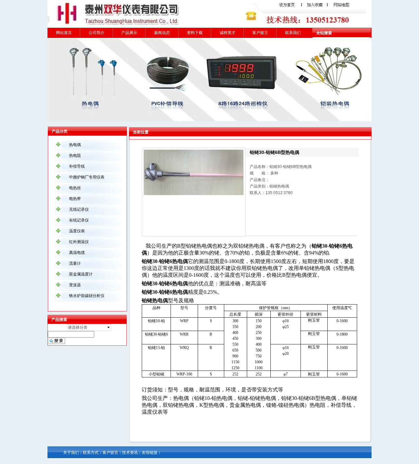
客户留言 (260, 32)
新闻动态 (162, 32)
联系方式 (91, 452)
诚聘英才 (227, 32)
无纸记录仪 (79, 209)
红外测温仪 (79, 242)
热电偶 (75, 144)
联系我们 (293, 32)
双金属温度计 (81, 274)
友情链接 (149, 452)
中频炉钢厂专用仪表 (86, 177)
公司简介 (96, 32)
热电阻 (75, 155)
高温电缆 (77, 252)
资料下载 (195, 32)
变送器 (75, 285)
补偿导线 (77, 166)
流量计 (75, 263)
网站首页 (64, 32)
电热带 (75, 198)
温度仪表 (77, 231)
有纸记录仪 (79, 220)
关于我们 (71, 452)
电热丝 (75, 188)
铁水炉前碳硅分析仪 (86, 295)
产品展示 (129, 32)
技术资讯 (130, 452)
